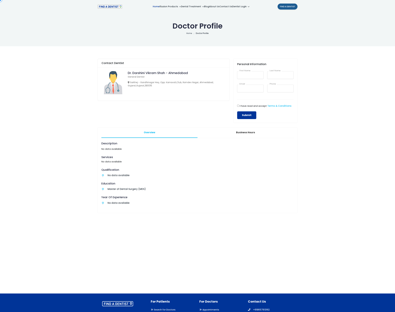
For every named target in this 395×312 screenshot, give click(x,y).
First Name (244, 70)
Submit (247, 115)
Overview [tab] (149, 132)
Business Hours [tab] (245, 132)
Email (242, 83)
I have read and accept (265, 105)
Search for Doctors (164, 309)
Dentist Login (239, 6)
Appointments (210, 309)
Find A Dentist (287, 6)
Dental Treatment (191, 6)
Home (156, 6)
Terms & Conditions (279, 105)
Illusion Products (169, 6)
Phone (273, 83)
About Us (214, 6)
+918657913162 (261, 309)
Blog (206, 6)
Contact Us (225, 6)
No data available (118, 175)
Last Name (275, 70)
